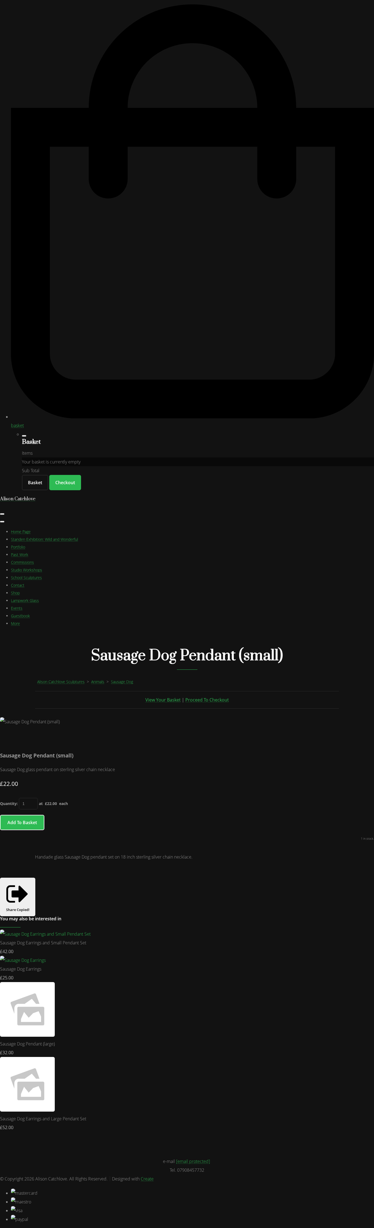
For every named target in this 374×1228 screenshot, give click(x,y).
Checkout (65, 483)
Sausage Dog (122, 681)
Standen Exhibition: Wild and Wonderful (44, 539)
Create (147, 1179)
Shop (15, 592)
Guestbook (20, 615)
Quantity (8, 803)
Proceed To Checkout (207, 700)
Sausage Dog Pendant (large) (27, 1044)
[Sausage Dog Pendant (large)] (27, 1035)
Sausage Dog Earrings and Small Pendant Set (43, 943)
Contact (17, 585)
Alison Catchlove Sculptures (61, 681)
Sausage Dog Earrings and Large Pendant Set (43, 1119)
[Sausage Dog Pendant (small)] (9, 739)
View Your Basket (163, 700)
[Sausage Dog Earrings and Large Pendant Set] (27, 1110)
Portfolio (18, 547)
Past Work (19, 554)
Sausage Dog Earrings (20, 969)
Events (16, 608)
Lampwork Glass (25, 600)
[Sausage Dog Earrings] (23, 960)
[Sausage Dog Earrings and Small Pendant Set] (45, 934)
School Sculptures (26, 577)
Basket (35, 483)
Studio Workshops (26, 569)
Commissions (22, 562)
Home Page (21, 531)
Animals (97, 681)
